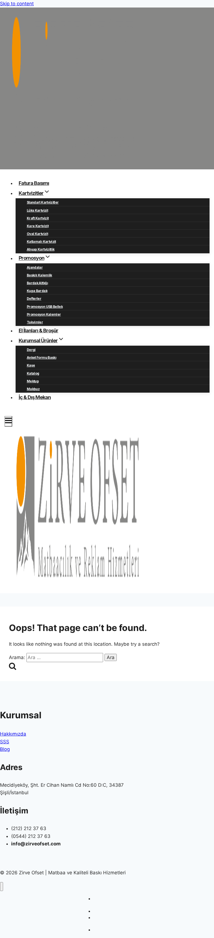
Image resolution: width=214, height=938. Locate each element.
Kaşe (31, 365)
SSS (4, 741)
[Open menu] (8, 421)
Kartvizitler (103, 911)
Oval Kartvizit (37, 234)
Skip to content (17, 3)
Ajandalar (35, 267)
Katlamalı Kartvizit (41, 241)
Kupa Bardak (37, 291)
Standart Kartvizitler (43, 202)
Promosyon (103, 929)
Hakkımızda (13, 734)
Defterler (34, 298)
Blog (5, 749)
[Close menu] (1, 886)
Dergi (31, 350)
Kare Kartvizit (37, 226)
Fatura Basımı (34, 183)
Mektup (33, 381)
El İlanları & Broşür (39, 330)
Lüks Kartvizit (37, 210)
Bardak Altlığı (37, 283)
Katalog (33, 373)
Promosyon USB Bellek (45, 307)
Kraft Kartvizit (37, 218)
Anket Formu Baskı (41, 357)
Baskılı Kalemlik (39, 275)
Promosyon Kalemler (44, 314)
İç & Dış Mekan (35, 397)
